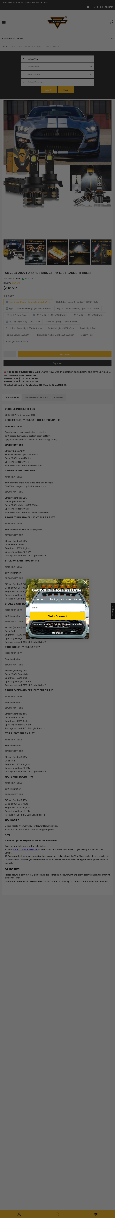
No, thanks (57, 632)
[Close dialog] (85, 582)
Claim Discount (57, 616)
